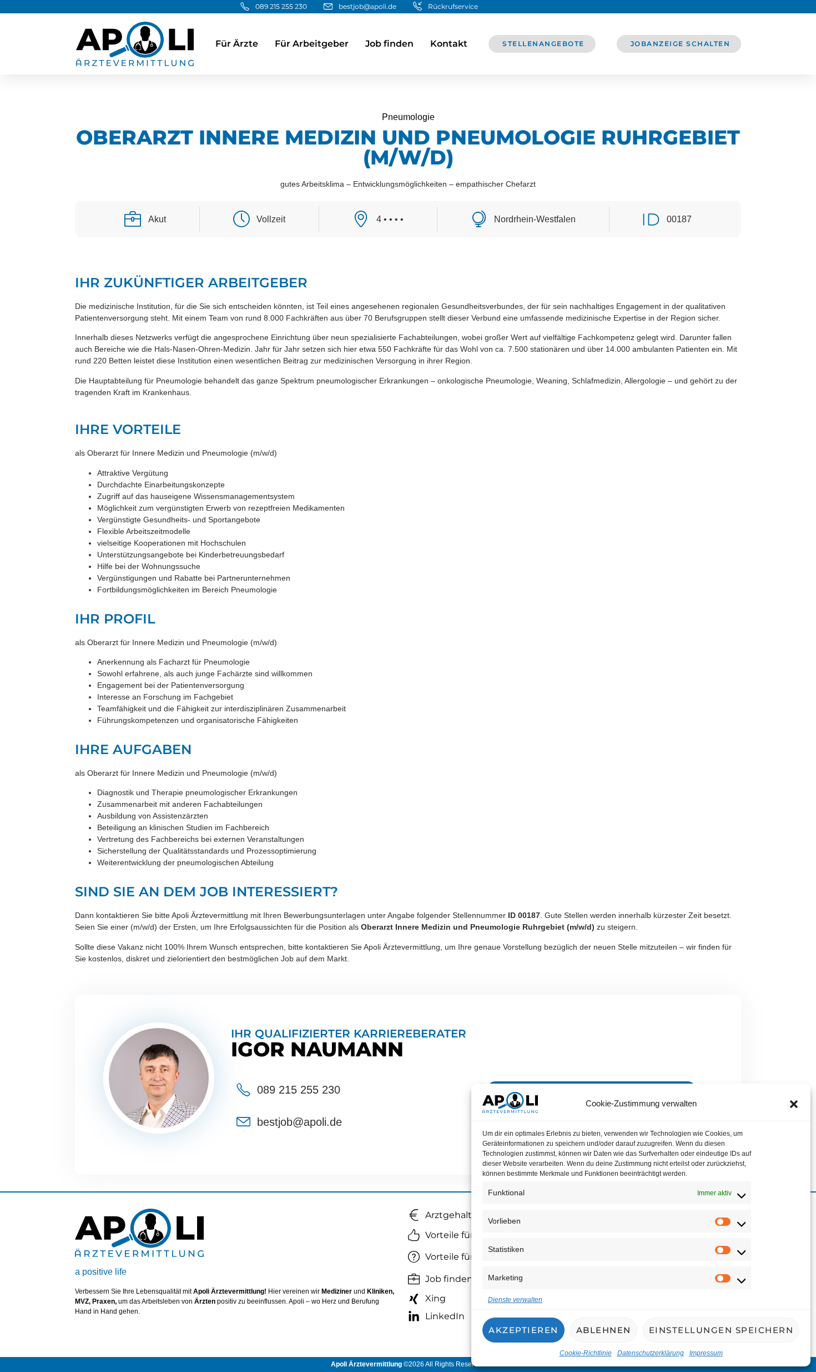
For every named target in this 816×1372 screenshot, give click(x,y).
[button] (793, 1104)
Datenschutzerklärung (650, 1353)
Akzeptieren (523, 1330)
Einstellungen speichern (721, 1330)
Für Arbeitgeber (312, 43)
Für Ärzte (236, 43)
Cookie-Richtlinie (586, 1353)
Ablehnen (603, 1330)
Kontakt (448, 43)
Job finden (389, 43)
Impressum (706, 1353)
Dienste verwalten (515, 1300)
